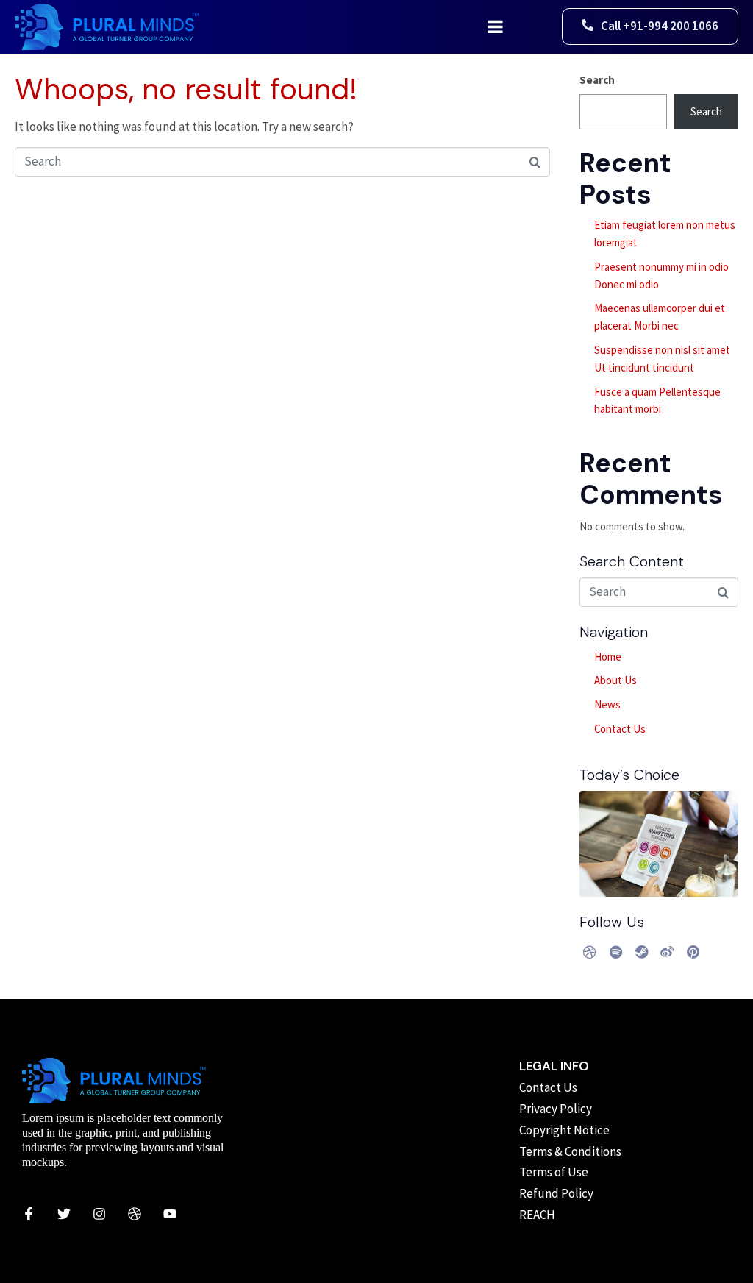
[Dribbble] (590, 952)
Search (597, 80)
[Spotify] (615, 952)
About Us (615, 680)
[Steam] (641, 952)
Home (607, 657)
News (607, 704)
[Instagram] (99, 1213)
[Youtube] (169, 1213)
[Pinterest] (693, 952)
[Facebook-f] (28, 1213)
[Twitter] (64, 1213)
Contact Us (620, 729)
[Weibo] (667, 952)
